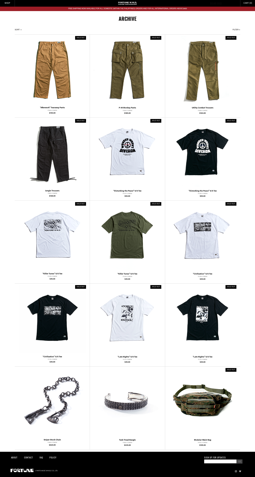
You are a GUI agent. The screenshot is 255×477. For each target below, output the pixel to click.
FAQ (41, 457)
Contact (28, 457)
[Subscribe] (239, 461)
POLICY (52, 457)
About (14, 457)
